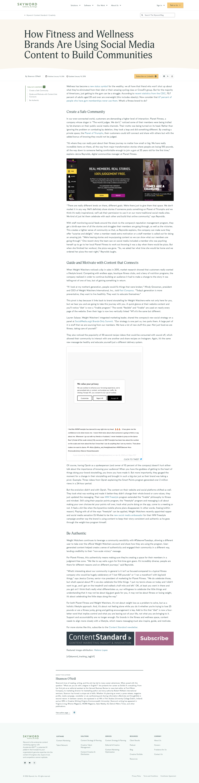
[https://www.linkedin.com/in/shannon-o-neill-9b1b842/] (74, 712)
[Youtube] (30, 763)
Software (87, 5)
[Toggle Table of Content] (44, 86)
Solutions (74, 5)
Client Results (135, 740)
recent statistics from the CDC (150, 93)
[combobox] (157, 15)
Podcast (132, 745)
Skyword (29, 15)
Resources (134, 759)
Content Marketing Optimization (112, 750)
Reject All (100, 398)
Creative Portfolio (136, 754)
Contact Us (158, 754)
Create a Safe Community (38, 90)
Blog (131, 749)
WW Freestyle (112, 497)
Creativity (52, 15)
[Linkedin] (25, 763)
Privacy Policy (136, 776)
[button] (164, 76)
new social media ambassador (128, 515)
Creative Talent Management (86, 746)
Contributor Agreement (168, 776)
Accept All (114, 398)
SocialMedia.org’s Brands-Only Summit (94, 321)
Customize (84, 398)
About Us (114, 5)
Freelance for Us (160, 749)
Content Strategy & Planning (91, 740)
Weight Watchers (92, 455)
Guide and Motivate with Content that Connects (43, 95)
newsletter (123, 627)
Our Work (101, 5)
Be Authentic (34, 100)
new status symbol (99, 86)
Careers (157, 745)
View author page (62, 712)
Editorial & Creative (112, 745)
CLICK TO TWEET (132, 459)
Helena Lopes (101, 650)
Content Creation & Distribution (88, 753)
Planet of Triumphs (94, 133)
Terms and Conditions (150, 776)
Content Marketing (63, 740)
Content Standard (40, 15)
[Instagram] (34, 763)
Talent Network (62, 745)
